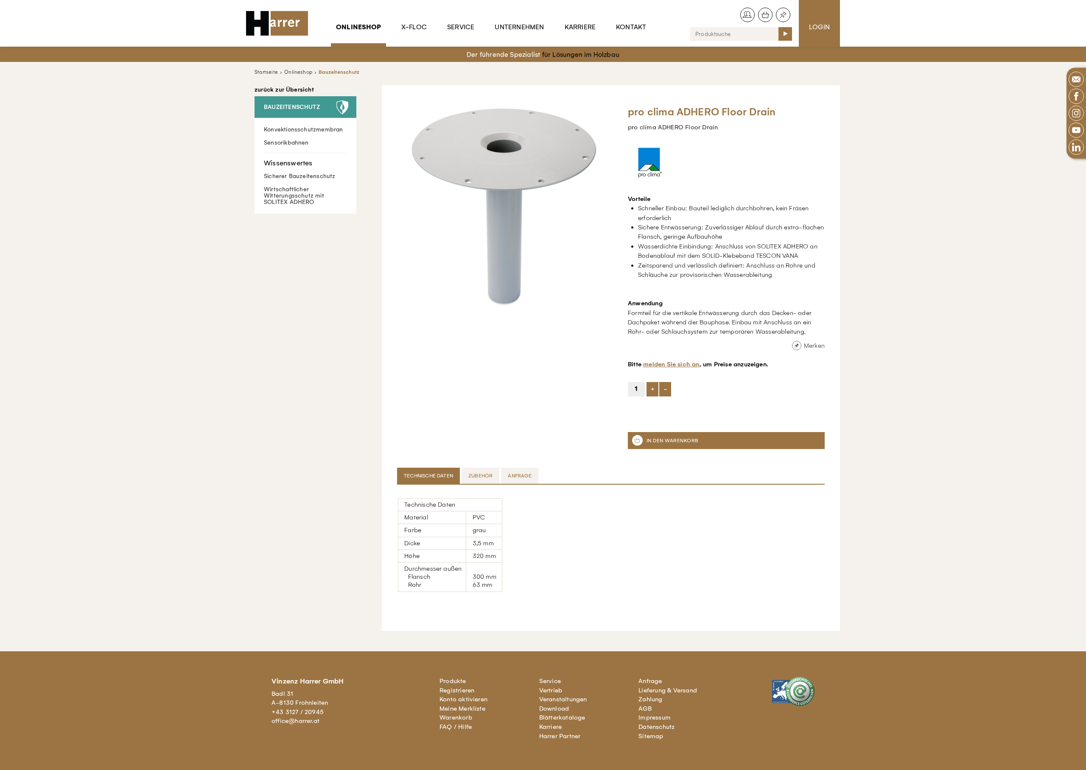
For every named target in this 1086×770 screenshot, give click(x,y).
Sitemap (650, 736)
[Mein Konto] (747, 15)
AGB (645, 708)
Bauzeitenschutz (339, 72)
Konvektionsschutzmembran (303, 129)
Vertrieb (551, 690)
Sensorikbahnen (286, 142)
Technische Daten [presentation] (428, 476)
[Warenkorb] (765, 15)
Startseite (266, 72)
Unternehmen (519, 27)
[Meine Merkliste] (783, 15)
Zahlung (650, 699)
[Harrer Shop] (281, 23)
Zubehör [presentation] (480, 476)
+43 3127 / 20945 (298, 712)
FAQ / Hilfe (455, 727)
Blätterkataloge (562, 717)
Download (554, 708)
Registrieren (456, 690)
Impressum (654, 717)
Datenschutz (656, 727)
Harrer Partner (560, 736)
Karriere (580, 27)
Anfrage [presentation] (519, 476)
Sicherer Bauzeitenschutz (300, 176)
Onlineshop (358, 27)
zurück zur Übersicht (284, 89)
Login (819, 27)
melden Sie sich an (671, 364)
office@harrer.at (295, 721)
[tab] (429, 476)
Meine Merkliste (462, 708)
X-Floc (414, 27)
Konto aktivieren (463, 699)
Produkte (452, 681)
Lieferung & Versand (667, 690)
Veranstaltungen (563, 699)
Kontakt (631, 27)
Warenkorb (455, 717)
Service (460, 27)
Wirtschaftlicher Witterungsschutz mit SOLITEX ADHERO (294, 196)
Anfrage (650, 681)
